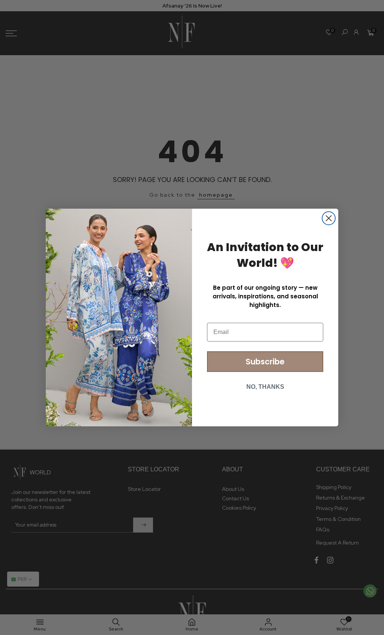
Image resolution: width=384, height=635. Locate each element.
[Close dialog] (328, 218)
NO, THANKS (265, 387)
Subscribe (265, 361)
